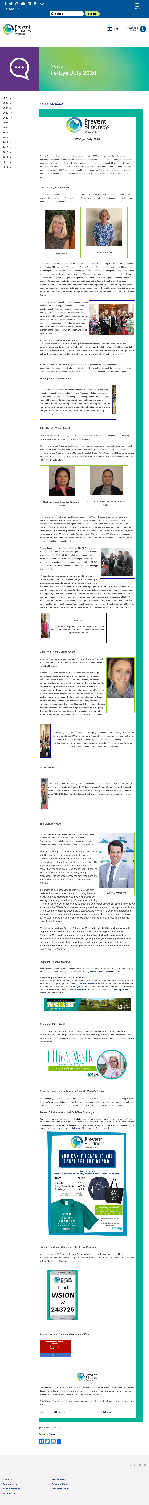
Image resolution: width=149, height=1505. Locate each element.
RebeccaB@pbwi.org (118, 989)
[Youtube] (23, 4)
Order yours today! (80, 1122)
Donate (92, 13)
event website (114, 971)
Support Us (8, 1484)
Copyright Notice (60, 1484)
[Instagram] (16, 4)
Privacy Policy (59, 1479)
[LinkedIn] (29, 4)
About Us (7, 1479)
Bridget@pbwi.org (92, 971)
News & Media (10, 1488)
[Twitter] (11, 4)
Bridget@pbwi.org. (73, 1128)
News (52, 1434)
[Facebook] (5, 4)
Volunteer (7, 1493)
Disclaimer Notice (60, 1488)
